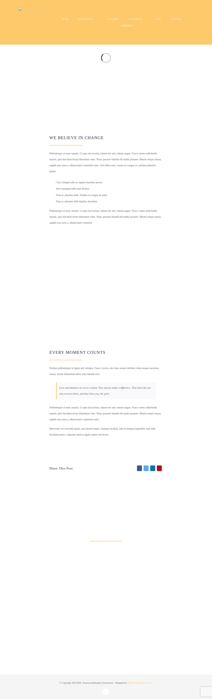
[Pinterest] (159, 468)
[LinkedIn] (152, 468)
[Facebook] (139, 468)
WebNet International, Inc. (140, 683)
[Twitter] (146, 468)
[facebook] (106, 691)
